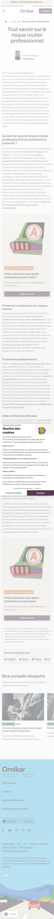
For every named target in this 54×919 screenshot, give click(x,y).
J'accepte (40, 493)
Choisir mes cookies (13, 493)
